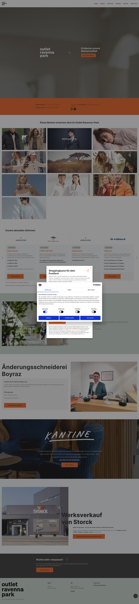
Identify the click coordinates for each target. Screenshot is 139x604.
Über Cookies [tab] (91, 289)
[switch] (61, 312)
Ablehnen (48, 317)
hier (84, 333)
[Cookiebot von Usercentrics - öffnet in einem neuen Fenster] (94, 285)
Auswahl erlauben (69, 317)
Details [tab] (69, 289)
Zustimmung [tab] (48, 289)
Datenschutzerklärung (74, 329)
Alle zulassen (90, 317)
